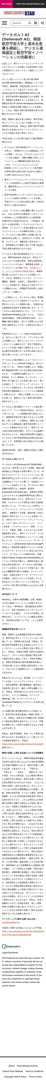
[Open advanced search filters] (36, 23)
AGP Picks (6, 4)
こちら (34, 620)
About (11, 1066)
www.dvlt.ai (33, 585)
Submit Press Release (13, 1071)
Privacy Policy (35, 1076)
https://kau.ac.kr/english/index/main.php (21, 744)
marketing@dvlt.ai (11, 922)
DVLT (4, 468)
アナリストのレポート (22, 164)
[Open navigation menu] (4, 22)
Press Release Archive (27, 1066)
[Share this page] (42, 22)
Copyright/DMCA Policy (15, 1076)
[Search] (30, 23)
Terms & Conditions (34, 1071)
